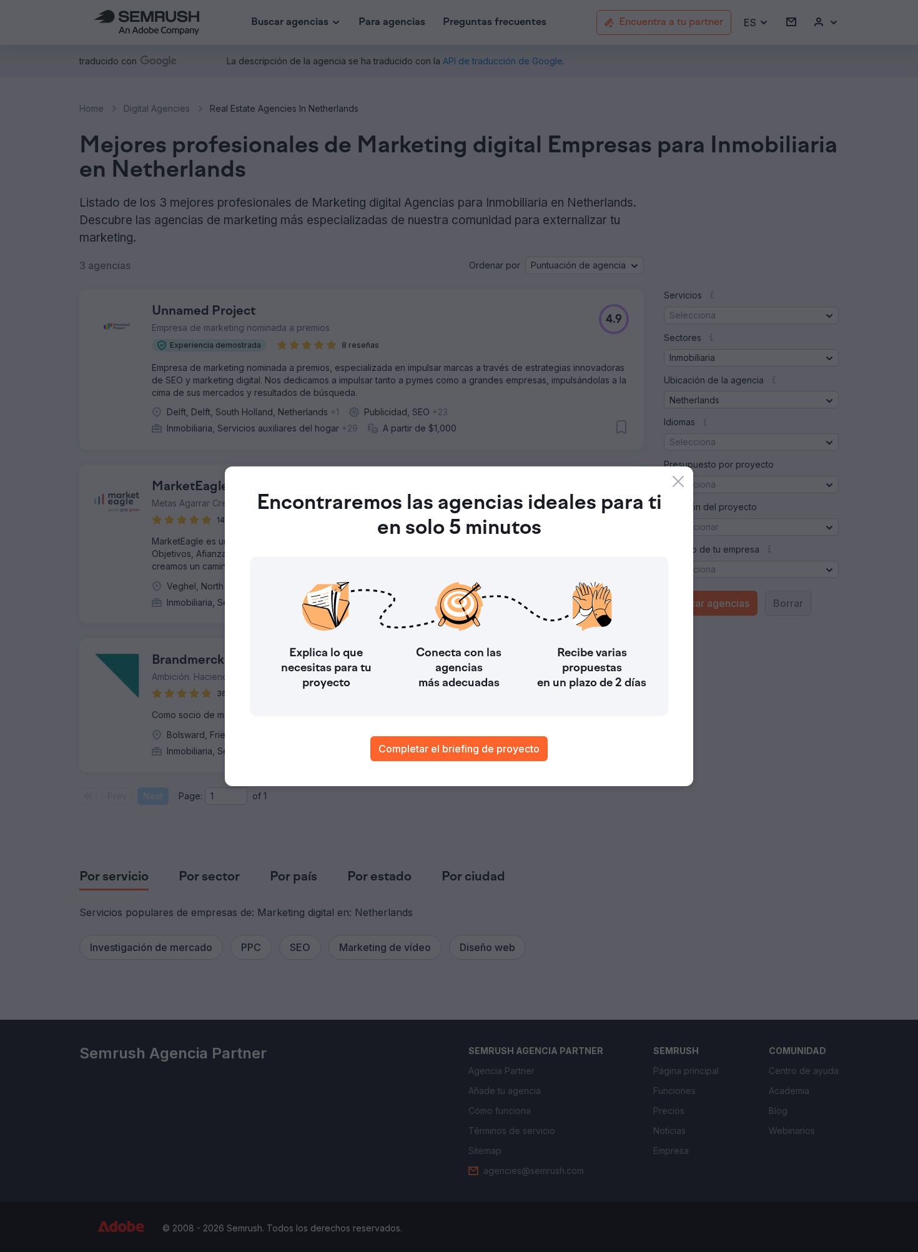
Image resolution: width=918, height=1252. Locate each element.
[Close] (678, 481)
